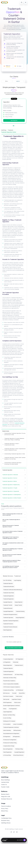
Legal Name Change (16, 699)
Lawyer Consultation (17, 724)
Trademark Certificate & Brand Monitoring (12, 589)
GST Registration (19, 659)
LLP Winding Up (19, 690)
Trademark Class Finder (8, 592)
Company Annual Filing (8, 690)
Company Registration (8, 659)
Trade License (19, 696)
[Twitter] (14, 832)
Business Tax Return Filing (9, 714)
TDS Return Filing (19, 749)
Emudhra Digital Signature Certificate (11, 705)
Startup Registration (7, 665)
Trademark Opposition (8, 617)
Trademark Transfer (7, 605)
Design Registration (20, 617)
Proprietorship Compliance (9, 680)
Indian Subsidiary (7, 730)
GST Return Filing (18, 674)
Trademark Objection (8, 583)
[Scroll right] (26, 81)
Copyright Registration (8, 611)
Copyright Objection (7, 602)
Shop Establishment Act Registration (11, 733)
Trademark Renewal (7, 608)
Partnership (15, 662)
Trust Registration (13, 708)
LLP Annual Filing (7, 755)
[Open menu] (25, 2)
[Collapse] (25, 470)
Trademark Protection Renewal (10, 626)
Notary (4, 708)
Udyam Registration (7, 711)
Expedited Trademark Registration (10, 620)
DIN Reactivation (17, 730)
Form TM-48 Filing (7, 580)
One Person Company (8, 696)
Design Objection (18, 602)
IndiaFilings (3, 130)
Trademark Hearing (20, 611)
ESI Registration (16, 736)
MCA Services (6, 693)
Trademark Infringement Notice (10, 614)
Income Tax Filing (7, 717)
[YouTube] (17, 832)
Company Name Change (8, 745)
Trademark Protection (8, 623)
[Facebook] (11, 832)
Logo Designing (17, 580)
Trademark (10, 130)
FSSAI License (17, 702)
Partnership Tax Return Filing (9, 677)
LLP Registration (6, 662)
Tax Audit (14, 693)
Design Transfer (18, 605)
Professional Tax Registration (9, 739)
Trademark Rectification (8, 586)
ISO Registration (6, 736)
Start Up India (6, 699)
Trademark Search (19, 665)
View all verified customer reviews (14, 647)
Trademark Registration (8, 595)
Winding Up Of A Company (9, 721)
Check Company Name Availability (10, 683)
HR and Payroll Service (18, 755)
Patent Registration (7, 630)
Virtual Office (22, 693)
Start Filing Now (14, 120)
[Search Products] (21, 2)
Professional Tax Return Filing (9, 742)
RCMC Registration (7, 702)
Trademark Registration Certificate (11, 727)
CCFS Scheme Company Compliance (11, 686)
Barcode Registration (8, 749)
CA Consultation (7, 724)
